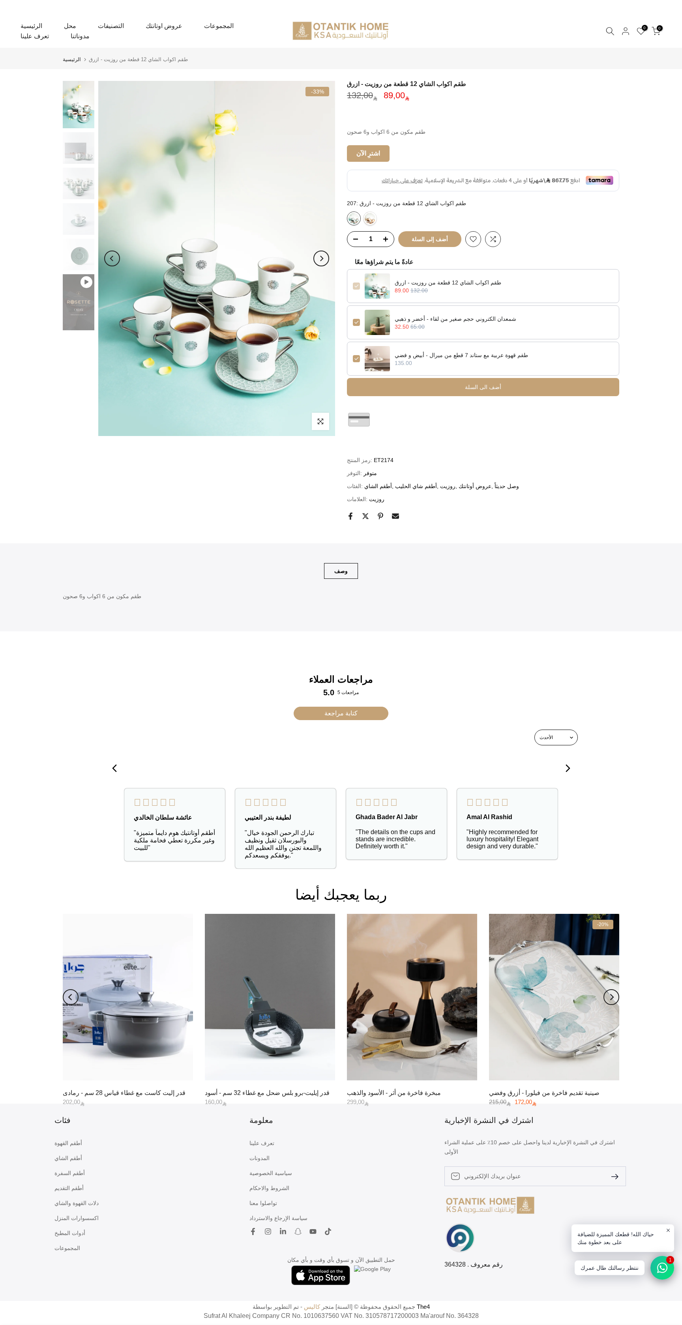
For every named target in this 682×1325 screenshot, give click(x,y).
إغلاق (16, 3)
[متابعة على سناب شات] (298, 1232)
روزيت (447, 486)
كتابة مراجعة (341, 713)
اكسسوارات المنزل (76, 1218)
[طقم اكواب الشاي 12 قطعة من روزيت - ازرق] (354, 218)
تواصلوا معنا (263, 1203)
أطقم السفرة (69, 1173)
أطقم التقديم (69, 1188)
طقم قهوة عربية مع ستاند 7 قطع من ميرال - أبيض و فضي (461, 355)
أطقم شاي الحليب (416, 486)
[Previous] (112, 258)
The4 (423, 1306)
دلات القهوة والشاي (76, 1203)
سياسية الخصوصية (270, 1173)
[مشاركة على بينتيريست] (380, 516)
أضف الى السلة (483, 387)
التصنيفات (111, 25)
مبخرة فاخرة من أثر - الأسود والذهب (394, 1092)
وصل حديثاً (507, 486)
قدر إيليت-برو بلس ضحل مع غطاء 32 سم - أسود (267, 1092)
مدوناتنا (80, 36)
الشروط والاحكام (269, 1188)
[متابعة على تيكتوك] (328, 1232)
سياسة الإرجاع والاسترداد (278, 1218)
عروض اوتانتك (164, 25)
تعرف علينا (35, 36)
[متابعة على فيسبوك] (253, 1232)
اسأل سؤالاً (360, 441)
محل (70, 25)
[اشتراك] (612, 1176)
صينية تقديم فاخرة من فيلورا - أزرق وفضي (544, 1092)
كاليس (312, 1306)
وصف (341, 570)
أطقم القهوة (68, 1143)
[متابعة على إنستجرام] (268, 1232)
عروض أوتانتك (475, 486)
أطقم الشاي (378, 486)
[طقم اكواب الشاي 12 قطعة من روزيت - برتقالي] (370, 218)
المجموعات (219, 25)
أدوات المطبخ (69, 1233)
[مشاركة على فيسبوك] (350, 516)
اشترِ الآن (368, 153)
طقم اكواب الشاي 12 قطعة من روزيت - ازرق (448, 282)
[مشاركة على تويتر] (365, 516)
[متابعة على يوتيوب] (313, 1232)
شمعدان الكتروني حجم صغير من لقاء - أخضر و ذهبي (455, 319)
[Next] (321, 258)
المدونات (259, 1158)
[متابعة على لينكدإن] (283, 1232)
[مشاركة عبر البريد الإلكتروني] (395, 516)
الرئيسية (31, 25)
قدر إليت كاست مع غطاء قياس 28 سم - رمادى (124, 1092)
